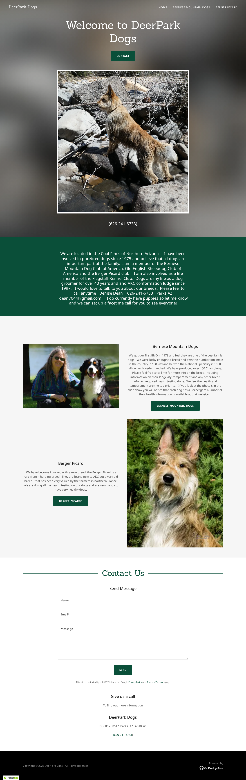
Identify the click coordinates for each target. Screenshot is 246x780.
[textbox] (123, 600)
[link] (23, 7)
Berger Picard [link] (226, 7)
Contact (123, 56)
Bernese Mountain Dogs (175, 405)
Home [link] (163, 7)
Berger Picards (71, 501)
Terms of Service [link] (155, 682)
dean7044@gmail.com (80, 298)
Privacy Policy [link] (135, 682)
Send (123, 670)
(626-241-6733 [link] (122, 223)
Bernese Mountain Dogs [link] (191, 7)
